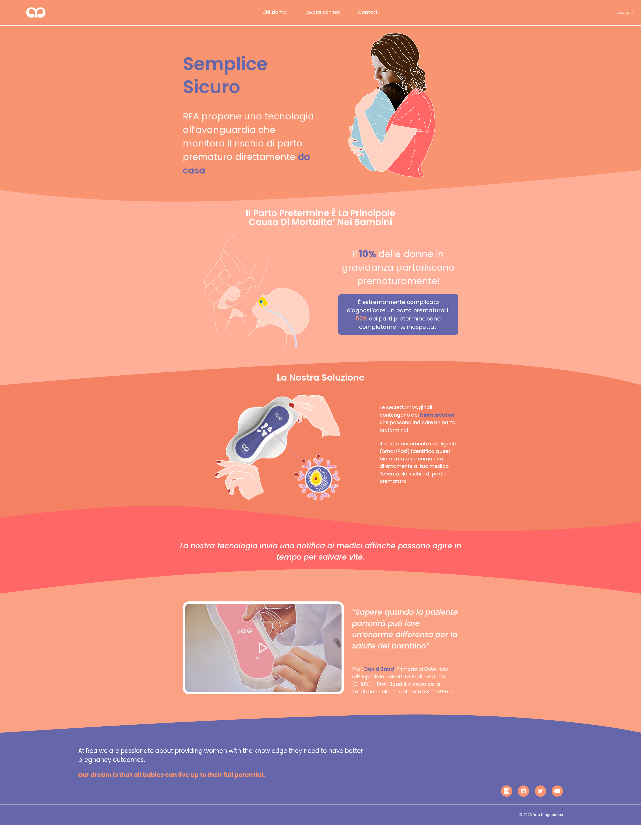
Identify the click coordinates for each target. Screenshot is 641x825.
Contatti (368, 12)
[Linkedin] (523, 791)
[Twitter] (540, 791)
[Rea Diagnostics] (27, 13)
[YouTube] (557, 791)
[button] (263, 648)
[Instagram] (506, 791)
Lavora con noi (322, 12)
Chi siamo (274, 12)
